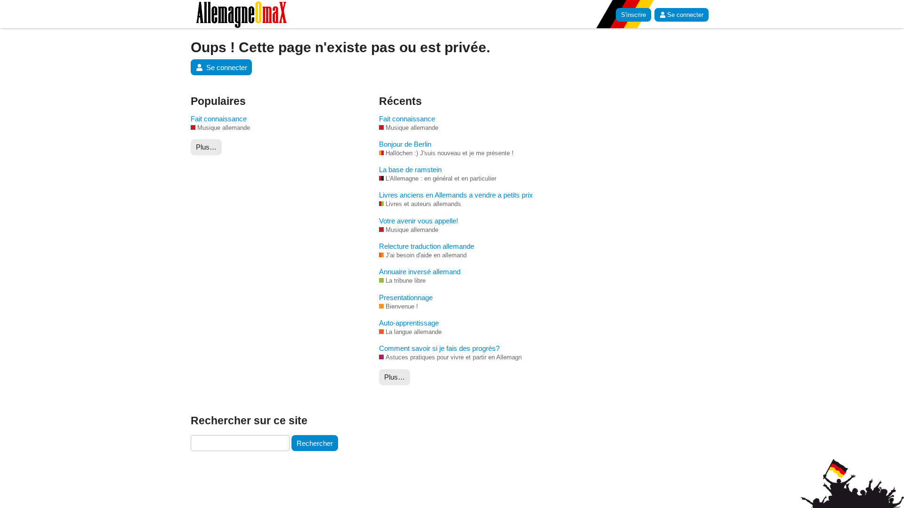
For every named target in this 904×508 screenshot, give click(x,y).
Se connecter (685, 14)
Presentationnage (406, 298)
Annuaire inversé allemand (419, 272)
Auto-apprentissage (409, 323)
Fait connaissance (219, 119)
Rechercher (315, 443)
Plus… (206, 147)
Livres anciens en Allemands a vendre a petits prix (456, 195)
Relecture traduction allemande (426, 246)
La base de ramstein (410, 170)
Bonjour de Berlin (405, 144)
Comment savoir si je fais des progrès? (439, 348)
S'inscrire (633, 14)
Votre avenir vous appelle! (418, 221)
